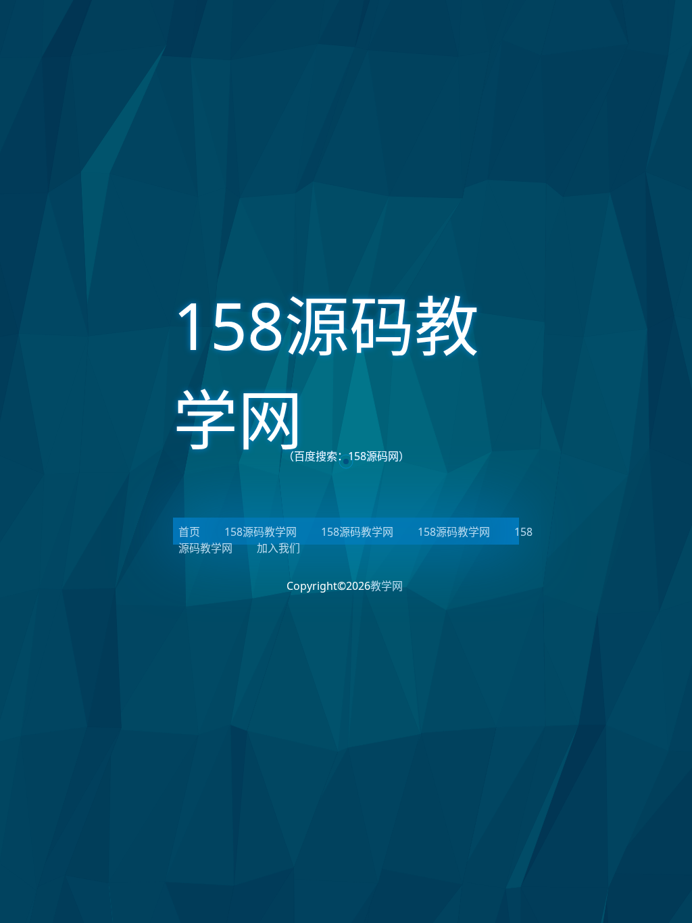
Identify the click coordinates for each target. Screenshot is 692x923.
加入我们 (278, 548)
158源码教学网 (260, 531)
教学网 (386, 585)
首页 (189, 531)
